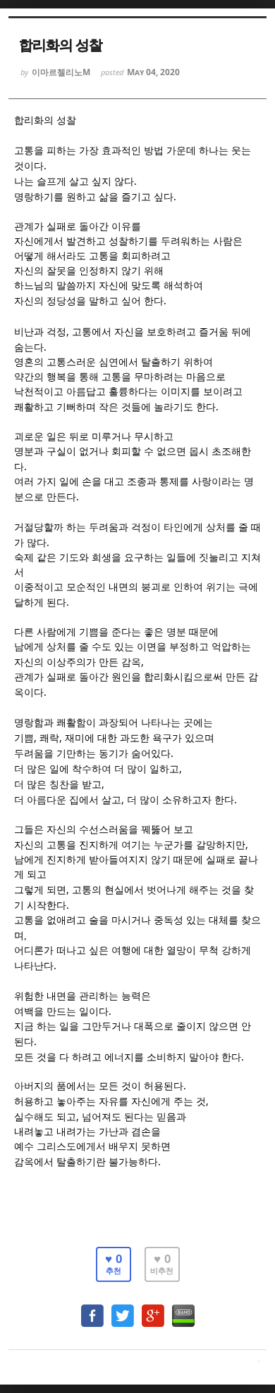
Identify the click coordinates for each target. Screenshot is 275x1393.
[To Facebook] (92, 1309)
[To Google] (153, 1309)
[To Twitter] (122, 1309)
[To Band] (183, 1309)
